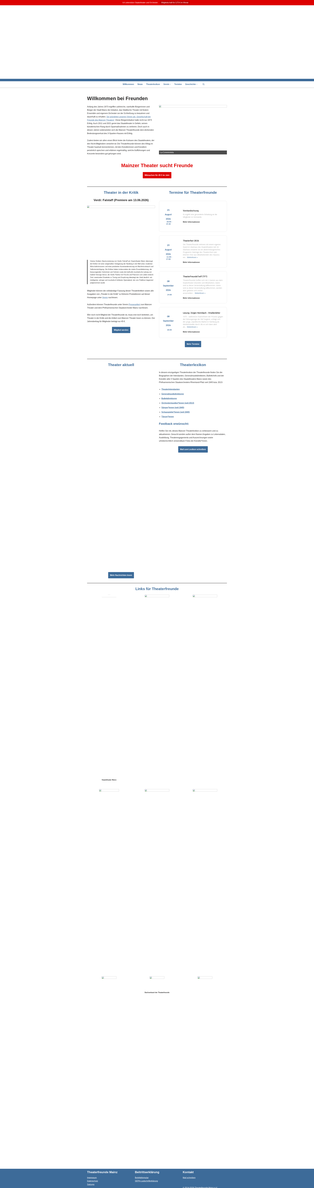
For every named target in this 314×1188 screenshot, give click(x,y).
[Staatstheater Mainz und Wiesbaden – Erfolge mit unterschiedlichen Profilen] (121, 499)
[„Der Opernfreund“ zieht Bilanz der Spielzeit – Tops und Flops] (121, 447)
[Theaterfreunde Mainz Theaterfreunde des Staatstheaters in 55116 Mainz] (157, 42)
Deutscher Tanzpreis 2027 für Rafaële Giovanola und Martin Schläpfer (121, 566)
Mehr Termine (193, 344)
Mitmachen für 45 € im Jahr (157, 175)
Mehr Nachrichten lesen (121, 575)
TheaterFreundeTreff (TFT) (195, 276)
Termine (178, 84)
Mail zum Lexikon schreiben (193, 449)
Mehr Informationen (191, 222)
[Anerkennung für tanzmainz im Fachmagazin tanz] (121, 394)
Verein (105, 297)
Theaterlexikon (153, 84)
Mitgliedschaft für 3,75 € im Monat (174, 2)
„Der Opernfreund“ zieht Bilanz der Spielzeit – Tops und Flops (117, 472)
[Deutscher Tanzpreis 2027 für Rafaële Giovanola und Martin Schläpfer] (121, 547)
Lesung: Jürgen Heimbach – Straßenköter (201, 312)
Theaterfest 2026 (191, 240)
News (140, 84)
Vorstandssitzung (191, 210)
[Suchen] (203, 84)
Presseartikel (134, 304)
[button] (170, 84)
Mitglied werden (121, 330)
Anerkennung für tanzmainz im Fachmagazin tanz (111, 420)
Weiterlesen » (192, 257)
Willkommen (128, 84)
